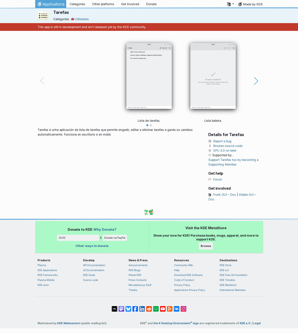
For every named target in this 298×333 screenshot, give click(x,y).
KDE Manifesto (228, 285)
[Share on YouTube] (163, 307)
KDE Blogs (135, 270)
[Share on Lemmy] (156, 307)
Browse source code (227, 146)
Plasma (42, 265)
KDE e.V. (224, 270)
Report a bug (222, 141)
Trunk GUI (220, 194)
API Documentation (94, 265)
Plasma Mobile (46, 280)
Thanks (133, 290)
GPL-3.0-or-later (224, 150)
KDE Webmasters (69, 323)
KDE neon (43, 285)
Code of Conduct (184, 280)
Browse (206, 246)
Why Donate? (104, 229)
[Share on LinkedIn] (142, 307)
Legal (257, 323)
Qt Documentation (93, 270)
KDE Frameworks (48, 275)
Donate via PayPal (114, 237)
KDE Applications (47, 270)
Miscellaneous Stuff (140, 285)
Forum (217, 179)
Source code (90, 280)
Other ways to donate (92, 246)
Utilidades (82, 19)
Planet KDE (135, 275)
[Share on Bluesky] (128, 307)
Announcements (138, 265)
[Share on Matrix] (114, 307)
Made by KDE (253, 4)
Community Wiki (183, 265)
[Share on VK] (176, 307)
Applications (50, 5)
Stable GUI (246, 194)
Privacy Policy (182, 285)
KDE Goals (89, 275)
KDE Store (225, 265)
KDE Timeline (227, 280)
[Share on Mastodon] (121, 307)
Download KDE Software (188, 275)
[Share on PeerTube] (169, 307)
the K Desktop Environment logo (176, 323)
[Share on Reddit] (149, 307)
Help (177, 270)
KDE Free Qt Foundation (233, 275)
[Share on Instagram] (183, 307)
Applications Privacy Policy (189, 290)
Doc (233, 194)
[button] (230, 4)
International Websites (233, 290)
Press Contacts (138, 280)
